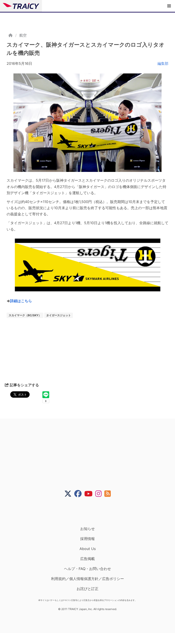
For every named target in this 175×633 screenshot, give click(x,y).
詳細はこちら (21, 301)
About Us (88, 548)
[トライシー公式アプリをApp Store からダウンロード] (90, 511)
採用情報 (87, 538)
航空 (23, 35)
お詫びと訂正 (87, 588)
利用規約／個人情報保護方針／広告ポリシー (87, 578)
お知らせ (87, 528)
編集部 (162, 63)
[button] (169, 6)
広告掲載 (87, 558)
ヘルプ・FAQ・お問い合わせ (87, 568)
